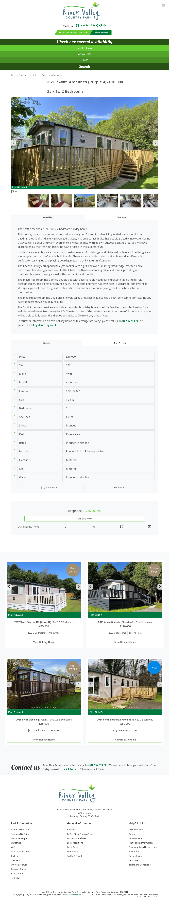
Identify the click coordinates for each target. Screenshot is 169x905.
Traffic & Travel (74, 856)
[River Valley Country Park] (85, 11)
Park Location (17, 874)
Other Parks (73, 852)
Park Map (121, 217)
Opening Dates (18, 869)
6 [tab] (46, 609)
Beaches (71, 830)
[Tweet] (121, 527)
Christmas (16, 843)
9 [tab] (54, 609)
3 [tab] (38, 609)
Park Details (120, 343)
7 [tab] (49, 609)
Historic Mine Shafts (21, 830)
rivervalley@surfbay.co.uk (41, 325)
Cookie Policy (135, 838)
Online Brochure (19, 865)
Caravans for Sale (27, 75)
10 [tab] (136, 609)
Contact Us (134, 834)
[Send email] (149, 527)
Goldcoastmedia (75, 894)
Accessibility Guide (20, 834)
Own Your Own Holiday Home (143, 847)
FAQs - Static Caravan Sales (80, 834)
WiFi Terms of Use (20, 852)
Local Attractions (75, 843)
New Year (15, 860)
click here (70, 769)
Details (46, 343)
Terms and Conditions (140, 865)
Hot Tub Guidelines (76, 838)
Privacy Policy (135, 856)
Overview (47, 217)
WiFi (13, 847)
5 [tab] (43, 609)
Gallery (14, 856)
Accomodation (136, 830)
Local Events (73, 847)
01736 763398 (90, 25)
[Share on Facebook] (94, 527)
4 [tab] (41, 609)
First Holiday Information (141, 843)
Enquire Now (84, 518)
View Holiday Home (44, 642)
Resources (134, 860)
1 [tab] (33, 609)
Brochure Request (20, 838)
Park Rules (134, 852)
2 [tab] (35, 609)
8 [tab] (51, 609)
